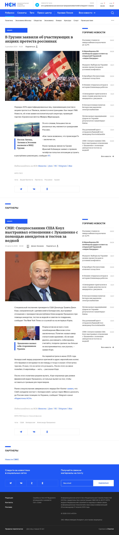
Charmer (110, 529)
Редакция (9, 498)
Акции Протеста (26, 180)
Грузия (57, 180)
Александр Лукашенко (46, 422)
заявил (70, 388)
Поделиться (30, 47)
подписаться (104, 483)
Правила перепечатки (14, 529)
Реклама (8, 507)
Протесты (39, 180)
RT (49, 155)
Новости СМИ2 (12, 459)
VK (55, 166)
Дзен (50, 166)
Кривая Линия (65, 12)
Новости (42, 166)
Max (70, 166)
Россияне (48, 180)
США (22, 422)
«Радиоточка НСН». (23, 398)
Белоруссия (30, 422)
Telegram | (63, 166)
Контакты (9, 502)
